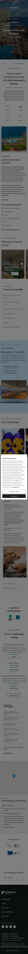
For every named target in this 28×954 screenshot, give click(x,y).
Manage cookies (14, 491)
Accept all (14, 496)
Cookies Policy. (15, 487)
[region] (14, 477)
